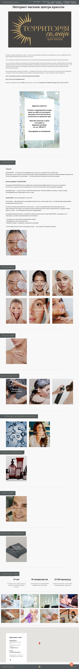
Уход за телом (45, 1)
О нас (30, 1)
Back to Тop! (73, 666)
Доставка (67, 2)
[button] (39, 643)
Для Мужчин (51, 2)
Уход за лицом (36, 1)
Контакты (73, 2)
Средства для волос (56, 1)
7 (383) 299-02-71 (14, 647)
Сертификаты (59, 2)
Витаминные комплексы (69, 1)
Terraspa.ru (11, 666)
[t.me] (10, 660)
